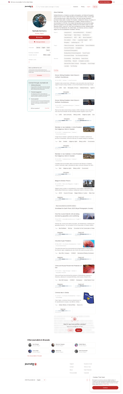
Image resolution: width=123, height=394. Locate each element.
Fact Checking (74, 66)
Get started (39, 75)
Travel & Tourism (86, 53)
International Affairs (80, 45)
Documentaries (67, 58)
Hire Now (40, 37)
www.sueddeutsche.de (78, 32)
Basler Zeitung (77, 35)
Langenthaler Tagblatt (83, 40)
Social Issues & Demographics (70, 50)
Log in (88, 6)
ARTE (75, 37)
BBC (80, 37)
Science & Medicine (90, 45)
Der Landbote (67, 40)
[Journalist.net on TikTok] (89, 380)
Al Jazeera (88, 32)
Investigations (79, 47)
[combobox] (53, 6)
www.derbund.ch (68, 37)
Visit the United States (105, 2)
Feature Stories (84, 58)
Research (75, 61)
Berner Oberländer (87, 37)
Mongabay (67, 42)
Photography (83, 63)
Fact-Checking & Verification (82, 55)
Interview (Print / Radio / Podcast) (71, 63)
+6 (82, 42)
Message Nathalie (40, 42)
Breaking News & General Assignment (72, 53)
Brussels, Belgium (39, 33)
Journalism (66, 66)
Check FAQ (47, 108)
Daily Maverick (86, 35)
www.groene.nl (68, 32)
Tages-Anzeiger (68, 35)
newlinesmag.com (75, 42)
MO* (91, 40)
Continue (105, 387)
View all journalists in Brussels (34, 356)
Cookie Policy (106, 384)
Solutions (75, 6)
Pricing (82, 6)
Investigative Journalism (84, 61)
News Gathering (76, 58)
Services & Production (69, 47)
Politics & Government (69, 45)
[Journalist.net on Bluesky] (87, 380)
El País (74, 40)
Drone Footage (91, 63)
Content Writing (67, 61)
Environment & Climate (69, 55)
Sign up (95, 6)
